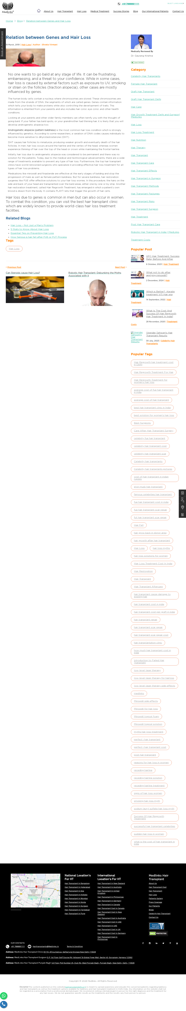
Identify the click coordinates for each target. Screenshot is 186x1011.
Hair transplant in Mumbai (76, 898)
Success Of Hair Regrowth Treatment (149, 817)
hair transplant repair (145, 620)
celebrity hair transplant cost (150, 446)
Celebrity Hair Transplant (159, 913)
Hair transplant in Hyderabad (77, 887)
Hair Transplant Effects (144, 171)
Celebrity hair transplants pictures (153, 469)
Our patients (154, 906)
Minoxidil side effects (146, 701)
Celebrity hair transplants (148, 461)
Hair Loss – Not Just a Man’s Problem (32, 225)
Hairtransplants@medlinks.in (46, 946)
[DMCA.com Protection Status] (159, 936)
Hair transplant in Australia (109, 887)
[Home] (39, 10)
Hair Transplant (65, 11)
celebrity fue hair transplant (149, 438)
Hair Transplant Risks (142, 201)
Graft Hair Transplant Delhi (146, 99)
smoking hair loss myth (147, 801)
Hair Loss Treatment (142, 132)
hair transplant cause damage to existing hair (152, 595)
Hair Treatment (139, 217)
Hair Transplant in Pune (75, 913)
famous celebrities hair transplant (153, 494)
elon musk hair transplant (148, 487)
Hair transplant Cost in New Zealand (110, 913)
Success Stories (121, 11)
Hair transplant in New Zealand (111, 883)
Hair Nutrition (138, 140)
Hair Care (136, 107)
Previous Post (14, 267)
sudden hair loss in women (149, 834)
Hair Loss (81, 11)
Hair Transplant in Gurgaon (146, 178)
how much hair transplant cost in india (152, 651)
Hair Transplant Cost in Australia (112, 918)
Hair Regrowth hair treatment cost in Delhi (154, 363)
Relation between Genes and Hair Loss (48, 21)
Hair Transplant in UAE (107, 925)
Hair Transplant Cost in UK (109, 929)
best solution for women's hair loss (154, 415)
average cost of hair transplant (151, 400)
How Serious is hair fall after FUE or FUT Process (39, 237)
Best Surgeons (142, 423)
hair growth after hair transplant (152, 540)
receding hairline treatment (149, 785)
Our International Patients (155, 11)
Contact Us (178, 11)
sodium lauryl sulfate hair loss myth (154, 809)
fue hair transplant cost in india (151, 502)
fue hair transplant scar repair (150, 510)
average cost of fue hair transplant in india (153, 391)
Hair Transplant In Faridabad (77, 910)
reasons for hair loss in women (151, 762)
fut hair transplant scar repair (150, 517)
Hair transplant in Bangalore (77, 883)
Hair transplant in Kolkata (76, 894)
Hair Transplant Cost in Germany (112, 933)
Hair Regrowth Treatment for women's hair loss (150, 381)
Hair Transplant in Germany (109, 901)
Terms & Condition (75, 946)
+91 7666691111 (18, 946)
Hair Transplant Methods (145, 186)
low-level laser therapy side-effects (154, 686)
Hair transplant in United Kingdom (108, 892)
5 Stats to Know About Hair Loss (30, 229)
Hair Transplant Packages (145, 194)
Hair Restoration (143, 571)
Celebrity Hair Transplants (145, 76)
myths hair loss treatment (148, 732)
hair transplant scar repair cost (151, 635)
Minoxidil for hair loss (146, 709)
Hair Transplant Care (142, 163)
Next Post (120, 267)
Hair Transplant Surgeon (144, 209)
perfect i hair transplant (147, 739)
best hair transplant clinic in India (152, 408)
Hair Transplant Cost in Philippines (107, 938)
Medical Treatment (100, 11)
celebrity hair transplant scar (150, 454)
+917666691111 (130, 3)
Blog (135, 11)
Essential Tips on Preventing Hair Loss (32, 233)
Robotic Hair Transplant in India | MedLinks (155, 232)
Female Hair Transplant (144, 84)
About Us (48, 11)
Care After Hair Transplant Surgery (153, 431)
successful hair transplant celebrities (154, 826)
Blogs (151, 910)
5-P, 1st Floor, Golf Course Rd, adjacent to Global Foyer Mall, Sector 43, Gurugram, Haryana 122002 (89, 957)
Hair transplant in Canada (109, 904)
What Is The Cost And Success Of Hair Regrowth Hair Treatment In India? (161, 314)
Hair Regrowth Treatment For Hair (153, 372)
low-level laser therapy (147, 670)
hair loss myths (161, 548)
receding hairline (143, 770)
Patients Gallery (156, 898)
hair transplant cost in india (149, 604)
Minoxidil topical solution (148, 724)
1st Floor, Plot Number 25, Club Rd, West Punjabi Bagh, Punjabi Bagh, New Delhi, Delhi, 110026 (92, 963)
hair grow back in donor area (150, 533)
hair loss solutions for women (151, 556)
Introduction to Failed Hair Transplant (149, 661)
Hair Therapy (138, 148)
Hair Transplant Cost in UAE (109, 922)
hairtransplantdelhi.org (75, 987)
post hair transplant (145, 755)
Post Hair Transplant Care (145, 224)
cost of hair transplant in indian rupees (151, 478)
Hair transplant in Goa (74, 891)
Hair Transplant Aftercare (148, 586)
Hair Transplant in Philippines (111, 897)
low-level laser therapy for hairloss (154, 678)
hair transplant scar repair (148, 627)
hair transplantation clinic (148, 643)
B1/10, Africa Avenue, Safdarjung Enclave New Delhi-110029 (70, 952)
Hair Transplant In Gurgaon (76, 906)
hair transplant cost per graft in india (154, 612)
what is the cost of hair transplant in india (154, 843)
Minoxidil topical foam (146, 716)
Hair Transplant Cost (158, 887)
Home (9, 21)
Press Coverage (155, 902)
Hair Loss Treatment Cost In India (153, 563)
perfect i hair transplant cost (150, 747)
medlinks (139, 693)
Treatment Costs (140, 240)
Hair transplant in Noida (75, 902)
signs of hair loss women (148, 793)
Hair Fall (139, 525)
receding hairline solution (148, 778)
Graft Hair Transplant (142, 91)
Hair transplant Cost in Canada (111, 908)
